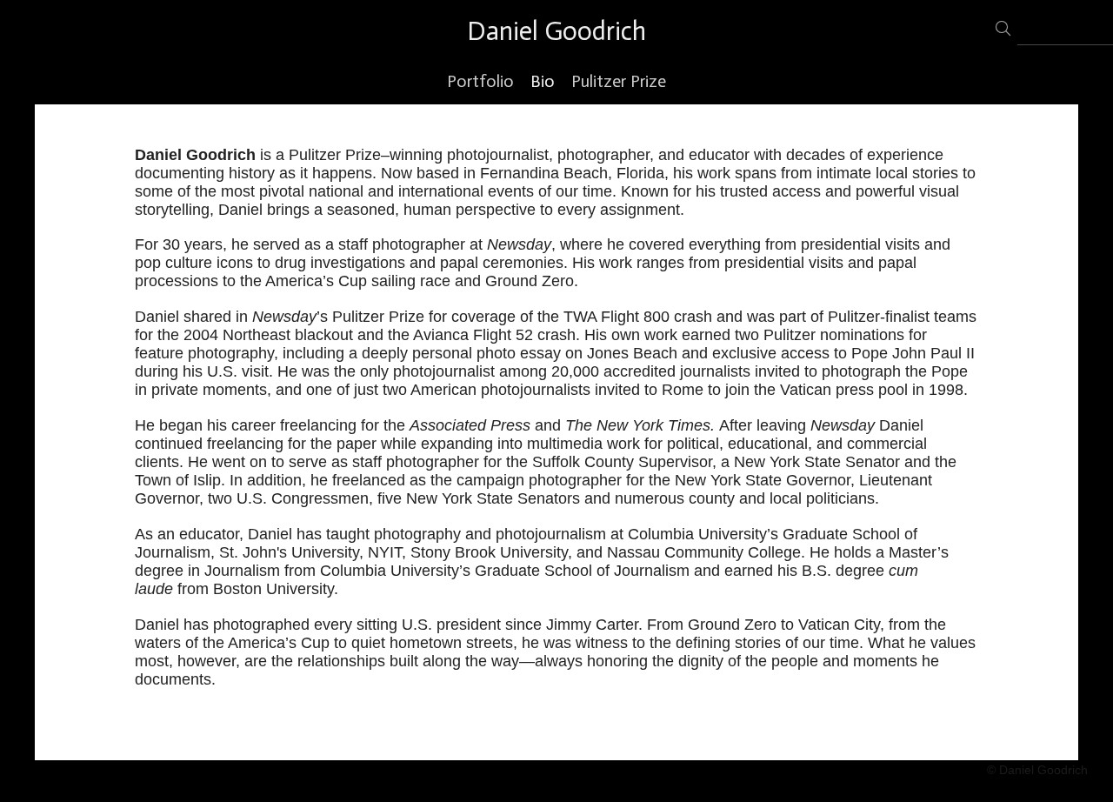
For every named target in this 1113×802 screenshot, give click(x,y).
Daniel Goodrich (556, 31)
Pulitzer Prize (618, 80)
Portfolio (480, 80)
